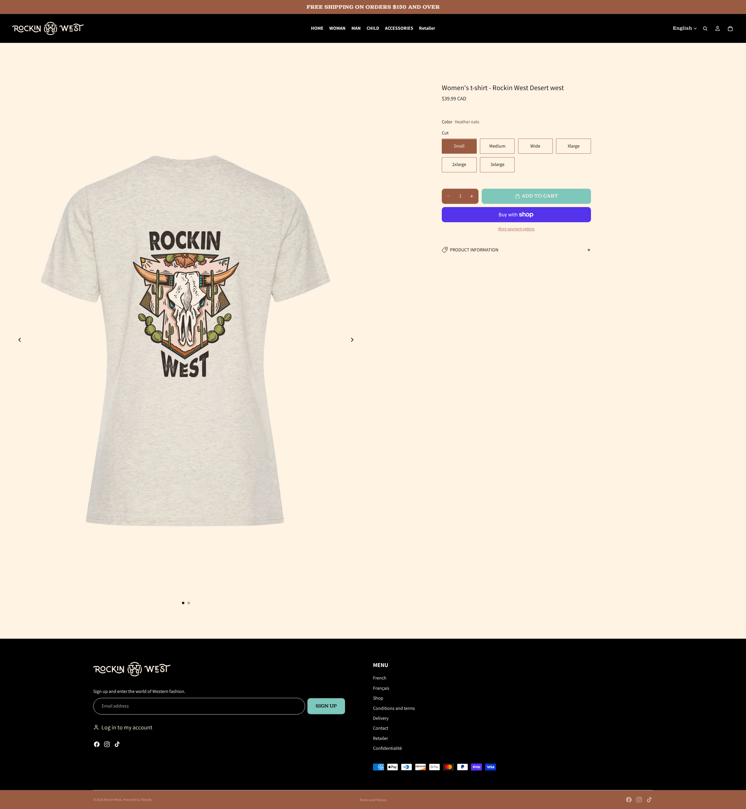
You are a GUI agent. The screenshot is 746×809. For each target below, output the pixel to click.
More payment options (516, 228)
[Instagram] (106, 744)
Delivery (380, 718)
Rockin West (113, 799)
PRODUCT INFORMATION (474, 250)
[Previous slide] (18, 340)
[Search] (705, 28)
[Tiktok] (117, 744)
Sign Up (326, 706)
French (379, 678)
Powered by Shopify (137, 799)
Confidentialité (387, 748)
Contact (380, 728)
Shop (378, 698)
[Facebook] (96, 744)
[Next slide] (353, 340)
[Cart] (730, 28)
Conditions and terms (394, 708)
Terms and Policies (373, 800)
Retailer (380, 738)
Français (381, 688)
